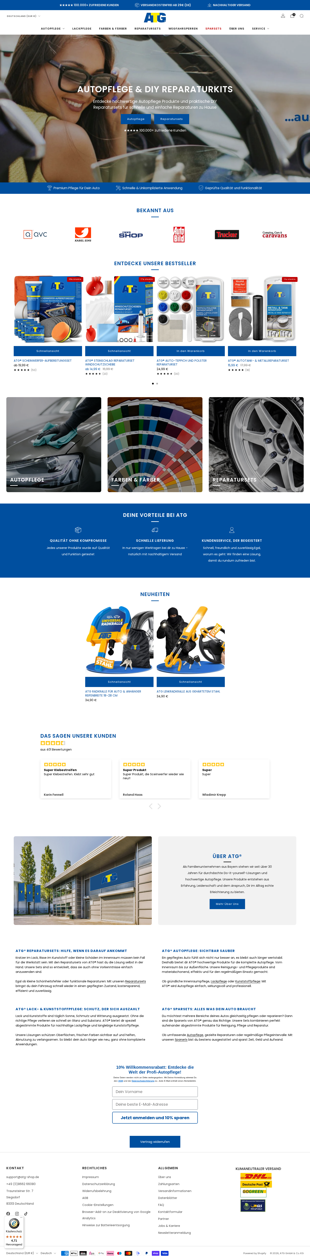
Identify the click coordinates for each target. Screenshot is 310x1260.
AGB (120, 1081)
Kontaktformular (170, 1212)
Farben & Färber (113, 29)
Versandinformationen (174, 1191)
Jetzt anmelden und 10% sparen (155, 1118)
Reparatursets (148, 29)
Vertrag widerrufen (155, 1141)
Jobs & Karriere (169, 1226)
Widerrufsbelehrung (96, 1191)
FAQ (161, 1205)
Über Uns (236, 29)
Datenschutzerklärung (143, 1081)
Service (258, 29)
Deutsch (46, 1253)
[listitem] (89, 5)
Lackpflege (82, 29)
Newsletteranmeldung (174, 1233)
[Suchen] (301, 16)
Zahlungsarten (168, 1184)
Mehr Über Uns (227, 904)
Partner (163, 1219)
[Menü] (21, 1218)
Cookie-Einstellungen (97, 1205)
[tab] (153, 383)
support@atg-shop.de (22, 1177)
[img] (157, 743)
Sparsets (213, 29)
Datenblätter (167, 1198)
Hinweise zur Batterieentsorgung (106, 1225)
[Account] (283, 16)
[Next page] (296, 310)
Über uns (164, 1177)
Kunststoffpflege (247, 981)
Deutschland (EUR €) (21, 16)
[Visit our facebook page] (8, 1213)
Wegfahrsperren (183, 29)
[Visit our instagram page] (16, 1213)
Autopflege (51, 29)
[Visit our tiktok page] (25, 1213)
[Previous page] (14, 310)
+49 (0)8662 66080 (21, 1184)
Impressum (90, 1177)
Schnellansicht (47, 351)
